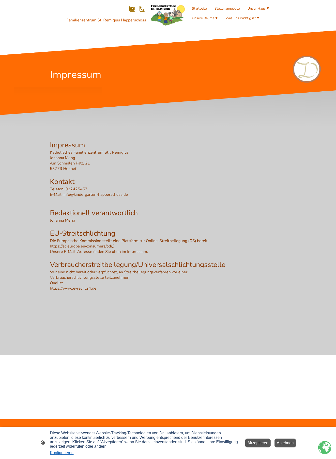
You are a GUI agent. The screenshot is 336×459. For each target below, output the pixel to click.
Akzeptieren (257, 443)
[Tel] (142, 9)
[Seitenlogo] (168, 15)
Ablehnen (285, 443)
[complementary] (325, 448)
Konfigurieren (62, 453)
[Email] (132, 9)
